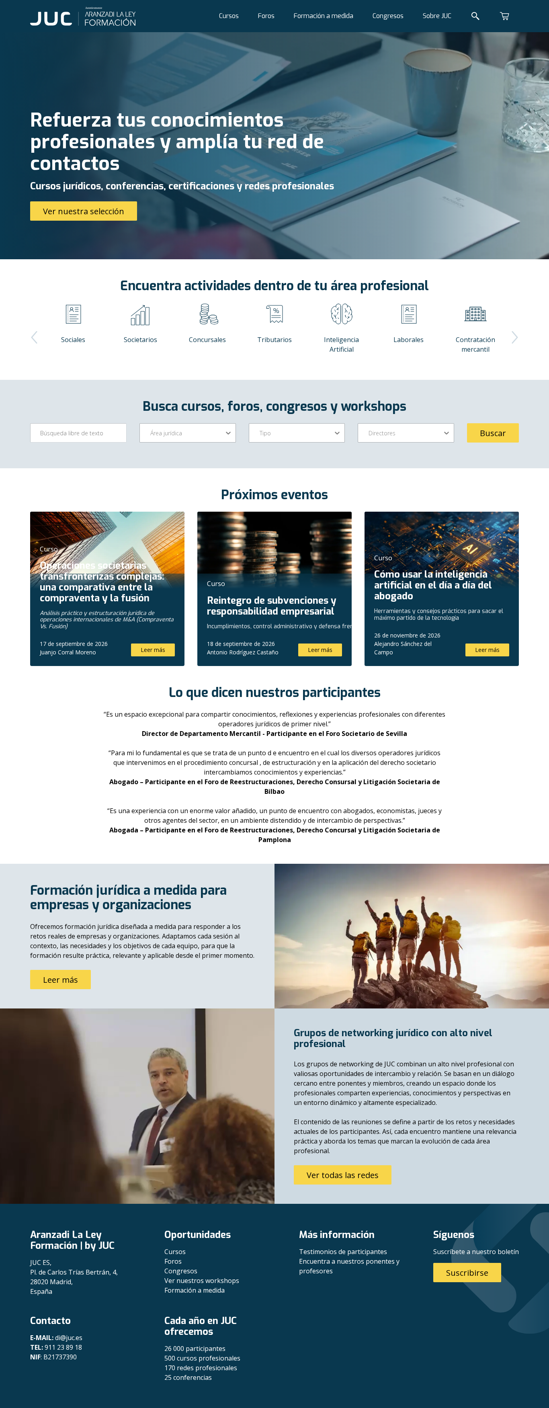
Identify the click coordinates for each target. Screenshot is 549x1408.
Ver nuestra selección (83, 211)
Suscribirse (467, 1272)
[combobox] (151, 433)
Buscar (493, 433)
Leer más (153, 650)
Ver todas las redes (343, 1175)
